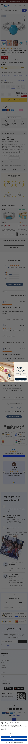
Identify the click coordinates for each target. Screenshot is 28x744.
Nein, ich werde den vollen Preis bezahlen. (21, 380)
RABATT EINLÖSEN (21, 378)
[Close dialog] (26, 362)
